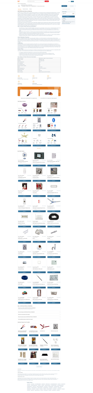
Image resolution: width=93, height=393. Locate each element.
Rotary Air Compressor (47, 385)
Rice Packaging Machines (60, 385)
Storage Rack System (56, 386)
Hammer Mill (34, 386)
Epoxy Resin (61, 386)
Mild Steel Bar (28, 387)
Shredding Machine (29, 386)
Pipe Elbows (58, 390)
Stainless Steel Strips (40, 387)
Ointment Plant (59, 387)
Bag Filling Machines (45, 387)
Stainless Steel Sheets (34, 387)
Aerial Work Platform (50, 386)
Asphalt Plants (51, 387)
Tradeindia (19, 3)
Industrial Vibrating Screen (34, 385)
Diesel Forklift (45, 386)
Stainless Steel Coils (37, 390)
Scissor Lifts (28, 385)
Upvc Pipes (50, 390)
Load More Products (39, 366)
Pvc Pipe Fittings (46, 390)
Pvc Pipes (42, 390)
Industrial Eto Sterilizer (53, 385)
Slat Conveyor (55, 387)
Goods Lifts (28, 390)
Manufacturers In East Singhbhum (66, 23)
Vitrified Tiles (32, 390)
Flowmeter (43, 385)
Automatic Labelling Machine (40, 386)
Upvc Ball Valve (54, 390)
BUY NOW (24, 165)
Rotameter (39, 385)
